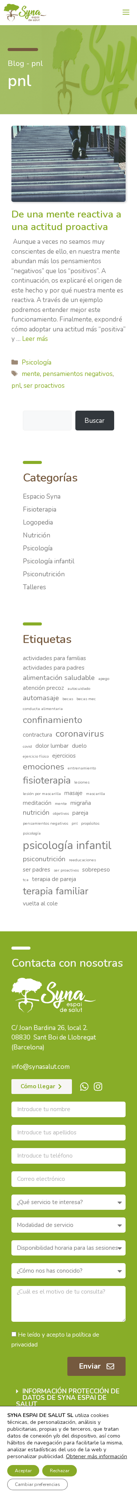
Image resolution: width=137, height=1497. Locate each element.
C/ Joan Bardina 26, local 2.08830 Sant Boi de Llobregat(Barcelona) (53, 1038)
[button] (68, 1397)
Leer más (35, 338)
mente (31, 373)
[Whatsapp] (84, 1086)
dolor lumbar (51, 746)
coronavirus (80, 733)
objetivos (61, 813)
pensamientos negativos (78, 373)
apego (103, 678)
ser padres (36, 869)
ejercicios (64, 756)
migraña (80, 803)
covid (27, 746)
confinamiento (52, 719)
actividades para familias (54, 658)
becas (67, 699)
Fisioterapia (39, 509)
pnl (16, 385)
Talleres (34, 587)
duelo (79, 746)
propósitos (90, 823)
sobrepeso (96, 869)
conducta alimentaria (43, 709)
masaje (73, 793)
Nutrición (36, 535)
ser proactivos (44, 385)
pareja (80, 813)
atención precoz (43, 688)
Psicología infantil (48, 561)
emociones (43, 766)
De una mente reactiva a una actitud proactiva (66, 221)
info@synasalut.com (40, 1066)
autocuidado (78, 688)
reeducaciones (82, 860)
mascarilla (95, 793)
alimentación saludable (59, 677)
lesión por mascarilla (42, 793)
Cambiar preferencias (37, 1484)
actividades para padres (53, 668)
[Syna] (25, 12)
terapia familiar (55, 891)
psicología (32, 833)
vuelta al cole (40, 903)
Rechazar (59, 1471)
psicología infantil (67, 845)
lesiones (81, 782)
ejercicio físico (36, 756)
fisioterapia (47, 780)
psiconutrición (44, 859)
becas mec (86, 699)
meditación (37, 803)
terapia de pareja (54, 879)
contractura (37, 735)
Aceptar (23, 1471)
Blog (16, 63)
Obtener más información (96, 1456)
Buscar (94, 420)
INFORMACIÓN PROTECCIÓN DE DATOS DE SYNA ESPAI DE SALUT (67, 1398)
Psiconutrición (44, 574)
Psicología (36, 362)
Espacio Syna (42, 496)
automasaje (41, 697)
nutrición (36, 812)
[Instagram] (98, 1086)
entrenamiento (82, 768)
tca (26, 880)
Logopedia (38, 522)
